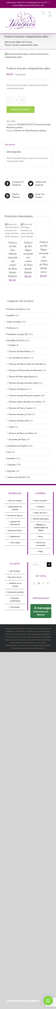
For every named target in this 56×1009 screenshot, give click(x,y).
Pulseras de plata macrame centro (24, 383)
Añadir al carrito (20, 109)
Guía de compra (15, 500)
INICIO (8, 42)
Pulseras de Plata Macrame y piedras (30, 130)
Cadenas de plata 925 (16, 477)
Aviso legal (15, 542)
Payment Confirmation (15, 599)
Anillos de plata (14, 321)
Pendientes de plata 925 (17, 334)
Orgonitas (11, 471)
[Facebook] (34, 583)
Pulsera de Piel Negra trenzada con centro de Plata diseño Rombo (28, 257)
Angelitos (11, 315)
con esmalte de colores (19, 357)
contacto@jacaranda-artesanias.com (28, 5)
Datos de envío (40, 512)
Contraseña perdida (15, 592)
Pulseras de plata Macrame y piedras (25, 395)
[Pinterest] (48, 583)
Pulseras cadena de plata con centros (25, 401)
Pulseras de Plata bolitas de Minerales (25, 370)
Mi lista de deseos (15, 515)
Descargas (15, 607)
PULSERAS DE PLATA (21, 42)
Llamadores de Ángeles (17, 446)
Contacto (40, 506)
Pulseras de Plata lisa (18, 389)
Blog (41, 536)
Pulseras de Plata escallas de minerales (26, 364)
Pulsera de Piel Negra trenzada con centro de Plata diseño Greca (43, 257)
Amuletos (11, 458)
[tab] (28, 144)
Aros (9, 452)
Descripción (10, 144)
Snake (11, 427)
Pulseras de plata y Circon (20, 414)
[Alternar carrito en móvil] (49, 16)
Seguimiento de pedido (15, 508)
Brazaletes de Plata (17, 439)
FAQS (40, 551)
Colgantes (11, 464)
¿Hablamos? (15, 536)
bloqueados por (42, 612)
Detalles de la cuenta (15, 584)
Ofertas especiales (41, 519)
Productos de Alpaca (16, 309)
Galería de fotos (15, 530)
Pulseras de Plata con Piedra (21, 433)
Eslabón (12, 345)
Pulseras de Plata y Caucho (20, 408)
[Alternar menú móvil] (49, 12)
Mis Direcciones (15, 577)
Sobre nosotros (40, 500)
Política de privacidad (40, 543)
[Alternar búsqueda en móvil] (43, 12)
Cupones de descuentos (15, 522)
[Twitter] (38, 583)
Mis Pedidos (15, 571)
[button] (48, 1000)
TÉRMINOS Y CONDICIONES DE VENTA (41, 528)
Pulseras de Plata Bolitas (19, 351)
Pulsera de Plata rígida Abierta (22, 376)
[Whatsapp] (43, 583)
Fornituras (11, 328)
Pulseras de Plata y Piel (19, 420)
